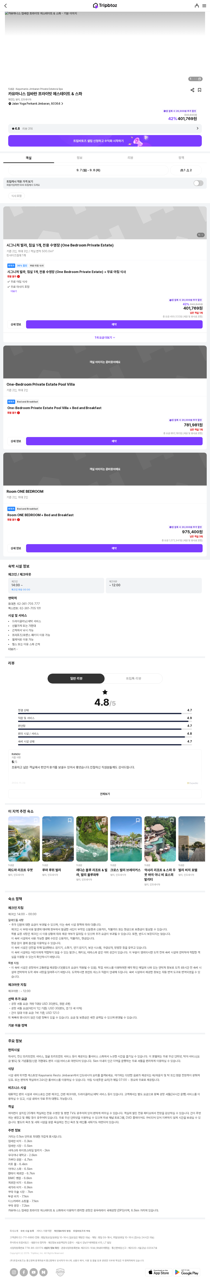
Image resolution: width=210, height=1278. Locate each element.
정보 (79, 158)
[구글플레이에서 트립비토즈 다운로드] (186, 1272)
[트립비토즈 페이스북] (24, 1272)
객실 (29, 158)
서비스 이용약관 (44, 1230)
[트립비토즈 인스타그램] (14, 1272)
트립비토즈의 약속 (81, 1231)
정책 (181, 158)
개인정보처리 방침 (62, 1231)
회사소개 (14, 1230)
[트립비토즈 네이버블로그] (43, 1272)
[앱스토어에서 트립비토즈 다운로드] (158, 1272)
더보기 (14, 291)
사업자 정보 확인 (51, 1248)
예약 (114, 324)
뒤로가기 (5, 6)
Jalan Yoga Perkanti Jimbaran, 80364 (36, 103)
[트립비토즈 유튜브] (34, 1272)
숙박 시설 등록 (27, 1231)
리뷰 (130, 158)
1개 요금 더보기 (103, 337)
